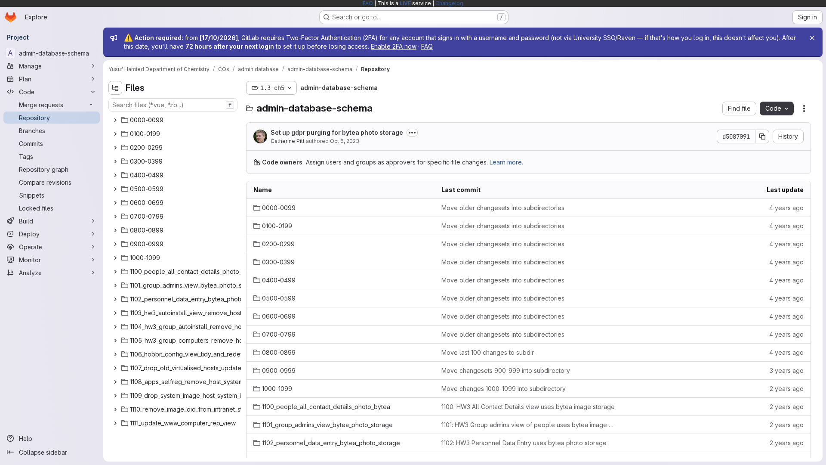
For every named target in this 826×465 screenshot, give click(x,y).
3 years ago (787, 370)
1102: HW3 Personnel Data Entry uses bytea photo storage (524, 442)
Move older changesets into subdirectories (502, 207)
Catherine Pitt (288, 141)
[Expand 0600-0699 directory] (115, 203)
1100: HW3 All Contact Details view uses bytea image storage (528, 406)
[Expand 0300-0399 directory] (115, 161)
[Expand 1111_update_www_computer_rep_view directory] (115, 423)
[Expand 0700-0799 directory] (115, 216)
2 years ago (787, 388)
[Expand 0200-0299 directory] (115, 148)
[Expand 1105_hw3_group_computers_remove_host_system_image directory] (115, 340)
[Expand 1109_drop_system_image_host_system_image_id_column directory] (115, 396)
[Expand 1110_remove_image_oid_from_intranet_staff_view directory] (115, 409)
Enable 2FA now (393, 46)
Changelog (449, 3)
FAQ (368, 3)
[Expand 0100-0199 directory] (115, 134)
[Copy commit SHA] (762, 136)
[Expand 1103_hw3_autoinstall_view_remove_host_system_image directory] (115, 313)
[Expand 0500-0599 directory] (115, 189)
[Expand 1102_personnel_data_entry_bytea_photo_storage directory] (115, 299)
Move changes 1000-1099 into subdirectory (503, 388)
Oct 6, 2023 (344, 141)
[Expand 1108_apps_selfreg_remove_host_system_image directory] (115, 382)
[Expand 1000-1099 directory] (115, 258)
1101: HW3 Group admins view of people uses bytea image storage (528, 424)
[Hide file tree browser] (115, 88)
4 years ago (786, 207)
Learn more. (506, 162)
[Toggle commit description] (412, 132)
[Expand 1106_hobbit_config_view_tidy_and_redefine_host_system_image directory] (115, 354)
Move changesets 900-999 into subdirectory (505, 370)
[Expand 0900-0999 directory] (115, 244)
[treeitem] (173, 120)
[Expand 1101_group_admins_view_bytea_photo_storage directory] (115, 285)
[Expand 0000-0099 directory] (115, 120)
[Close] (812, 38)
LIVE (405, 3)
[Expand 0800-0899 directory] (115, 230)
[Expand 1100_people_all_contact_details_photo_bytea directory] (115, 272)
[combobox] (172, 105)
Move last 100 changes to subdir (487, 352)
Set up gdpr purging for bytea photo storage (337, 132)
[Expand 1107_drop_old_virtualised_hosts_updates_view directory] (115, 368)
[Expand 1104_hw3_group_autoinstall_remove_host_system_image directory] (115, 327)
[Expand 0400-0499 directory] (115, 175)
